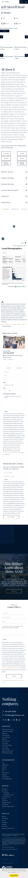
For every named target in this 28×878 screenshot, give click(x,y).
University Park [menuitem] (5, 776)
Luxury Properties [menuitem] (6, 737)
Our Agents (10, 359)
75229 (23, 324)
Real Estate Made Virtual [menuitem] (8, 806)
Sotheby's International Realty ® (6, 837)
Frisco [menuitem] (3, 763)
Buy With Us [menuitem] (6, 792)
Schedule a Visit (19, 368)
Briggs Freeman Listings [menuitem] (7, 729)
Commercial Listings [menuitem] (6, 745)
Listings (7, 324)
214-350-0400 (8, 353)
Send (14, 676)
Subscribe (11, 517)
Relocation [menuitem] (4, 798)
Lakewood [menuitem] (4, 767)
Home (2, 324)
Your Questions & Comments (9, 393)
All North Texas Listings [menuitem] (7, 731)
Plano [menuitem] (3, 771)
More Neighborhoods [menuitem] (7, 778)
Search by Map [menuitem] (5, 749)
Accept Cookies (14, 875)
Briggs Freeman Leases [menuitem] (7, 751)
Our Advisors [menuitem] (5, 818)
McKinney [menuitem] (4, 769)
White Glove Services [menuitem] (8, 794)
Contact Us (5, 359)
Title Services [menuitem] (5, 804)
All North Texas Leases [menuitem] (7, 753)
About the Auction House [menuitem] (8, 828)
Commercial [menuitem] (4, 800)
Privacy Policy (21, 452)
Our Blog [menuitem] (4, 824)
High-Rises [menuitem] (4, 739)
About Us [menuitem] (4, 816)
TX (11, 324)
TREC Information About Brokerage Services (9, 849)
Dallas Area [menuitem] (4, 733)
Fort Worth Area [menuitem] (6, 735)
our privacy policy (11, 441)
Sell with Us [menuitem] (5, 789)
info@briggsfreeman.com (14, 715)
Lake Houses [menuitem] (5, 743)
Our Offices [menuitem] (4, 822)
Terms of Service (5, 454)
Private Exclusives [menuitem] (6, 796)
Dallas (14, 324)
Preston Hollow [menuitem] (5, 773)
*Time (4, 388)
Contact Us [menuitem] (4, 826)
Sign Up (14, 591)
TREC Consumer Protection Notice (8, 847)
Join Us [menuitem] (3, 820)
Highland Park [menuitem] (5, 765)
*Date (4, 382)
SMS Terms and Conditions (15, 667)
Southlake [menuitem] (4, 774)
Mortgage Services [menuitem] (6, 802)
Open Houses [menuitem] (5, 747)
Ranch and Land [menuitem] (5, 741)
